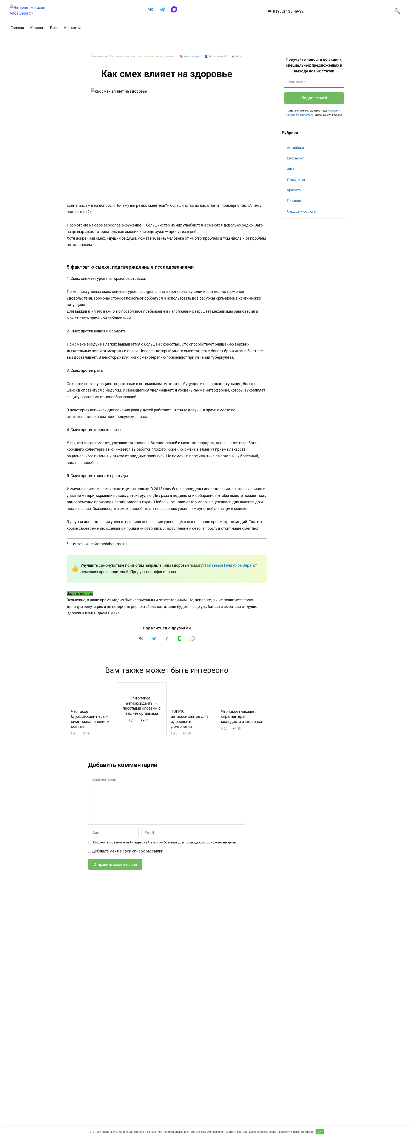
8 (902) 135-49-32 (288, 11)
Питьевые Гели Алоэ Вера (228, 565)
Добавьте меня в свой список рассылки (127, 851)
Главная (17, 28)
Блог (54, 28)
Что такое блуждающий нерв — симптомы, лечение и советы (90, 719)
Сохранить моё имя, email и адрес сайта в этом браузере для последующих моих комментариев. (165, 842)
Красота (294, 190)
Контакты (72, 28)
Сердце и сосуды (301, 211)
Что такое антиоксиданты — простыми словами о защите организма (141, 705)
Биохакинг (295, 158)
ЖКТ (290, 169)
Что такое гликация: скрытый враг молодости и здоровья (241, 716)
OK (319, 1131)
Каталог (37, 28)
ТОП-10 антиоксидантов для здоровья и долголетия (189, 719)
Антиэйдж (191, 56)
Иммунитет (296, 179)
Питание (294, 200)
